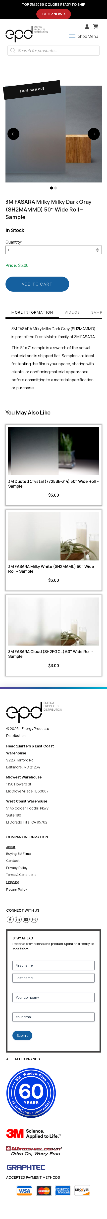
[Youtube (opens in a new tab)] (26, 919)
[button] (95, 26)
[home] (34, 712)
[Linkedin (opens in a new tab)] (18, 919)
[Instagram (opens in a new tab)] (34, 919)
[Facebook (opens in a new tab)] (10, 919)
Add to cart (37, 284)
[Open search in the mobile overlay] (53, 51)
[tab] (32, 313)
